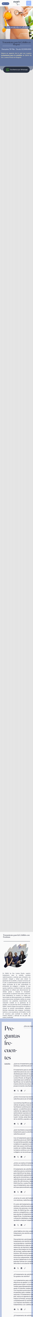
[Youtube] (30, 36)
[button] (15, 1091)
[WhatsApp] (30, 27)
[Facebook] (30, 33)
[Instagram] (30, 30)
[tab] (7, 1064)
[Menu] (28, 3)
